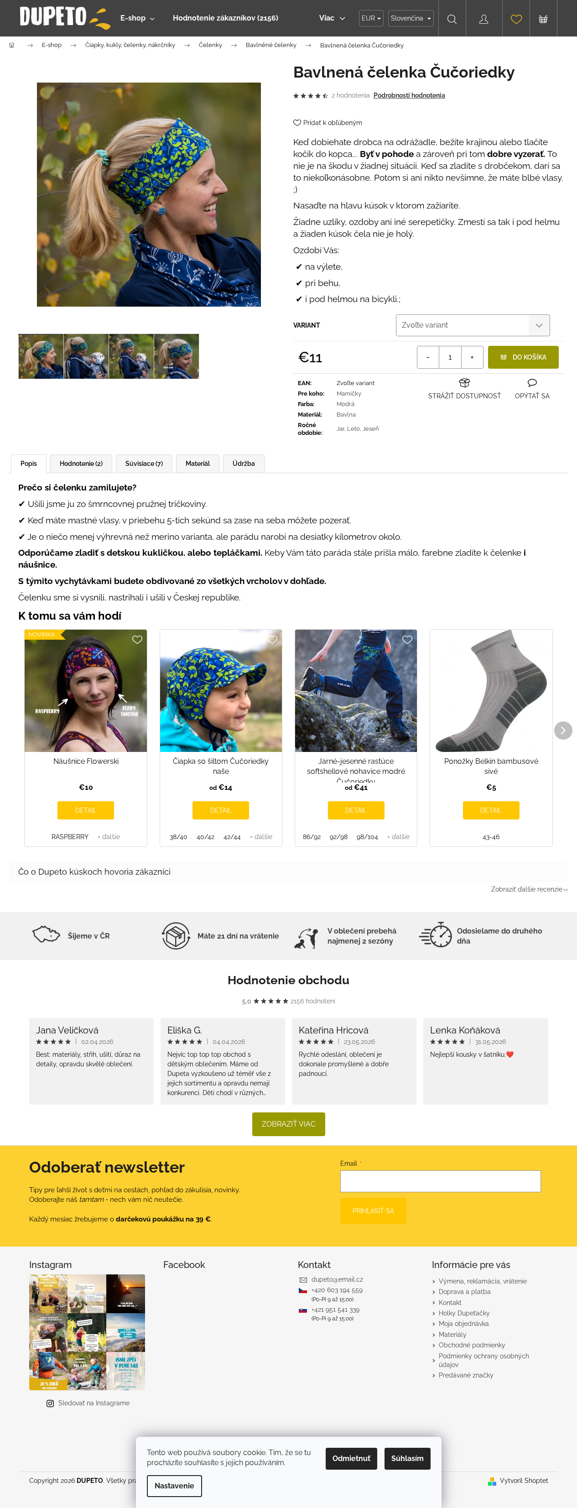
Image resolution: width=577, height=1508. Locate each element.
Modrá (345, 404)
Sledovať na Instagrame (94, 1403)
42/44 (232, 836)
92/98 (339, 836)
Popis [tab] (29, 463)
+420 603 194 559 (337, 1290)
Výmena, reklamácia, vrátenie (483, 1281)
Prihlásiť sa (373, 1211)
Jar (340, 428)
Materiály (453, 1334)
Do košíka (529, 357)
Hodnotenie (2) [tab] (81, 463)
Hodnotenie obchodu (288, 980)
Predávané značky (466, 1375)
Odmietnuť (351, 1458)
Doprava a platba (465, 1291)
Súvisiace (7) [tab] (144, 463)
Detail (86, 810)
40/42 (205, 836)
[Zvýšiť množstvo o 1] (472, 357)
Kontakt (450, 1302)
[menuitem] (137, 18)
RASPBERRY (70, 836)
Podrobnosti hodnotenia (409, 95)
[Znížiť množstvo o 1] (428, 357)
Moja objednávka (464, 1323)
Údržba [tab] (244, 463)
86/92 (312, 836)
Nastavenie (174, 1486)
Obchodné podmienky (472, 1345)
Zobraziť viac (289, 1124)
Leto (353, 428)
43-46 (491, 836)
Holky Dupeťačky (464, 1313)
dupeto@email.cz (337, 1279)
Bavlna (346, 414)
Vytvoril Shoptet (524, 1480)
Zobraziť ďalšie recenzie (526, 889)
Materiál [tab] (198, 463)
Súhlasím (407, 1458)
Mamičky (349, 393)
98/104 (367, 836)
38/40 (178, 836)
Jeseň (371, 428)
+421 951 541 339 (335, 1309)
